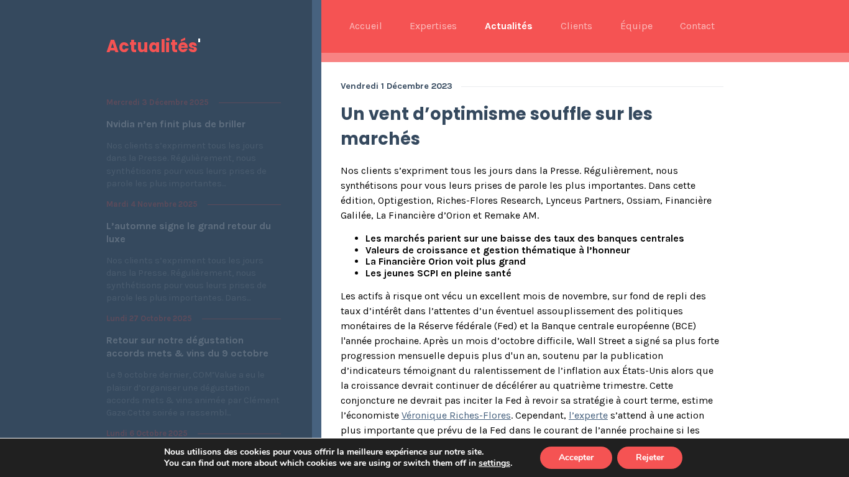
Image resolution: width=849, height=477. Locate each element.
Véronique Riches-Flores (456, 415)
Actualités (509, 26)
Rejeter (650, 457)
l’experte (588, 415)
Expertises (433, 26)
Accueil (365, 26)
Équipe (636, 26)
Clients (576, 26)
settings (494, 463)
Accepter (576, 457)
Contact (697, 26)
